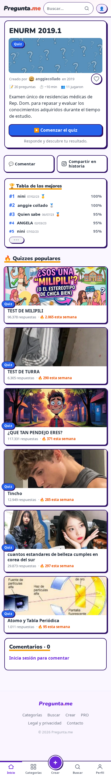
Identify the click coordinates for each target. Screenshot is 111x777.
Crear (70, 714)
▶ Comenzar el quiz (55, 130)
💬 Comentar (22, 163)
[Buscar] (86, 8)
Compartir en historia (82, 164)
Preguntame (55, 703)
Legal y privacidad (44, 723)
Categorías (32, 714)
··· (16, 240)
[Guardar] (96, 79)
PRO (85, 714)
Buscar (53, 714)
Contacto (75, 723)
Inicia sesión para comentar (39, 658)
